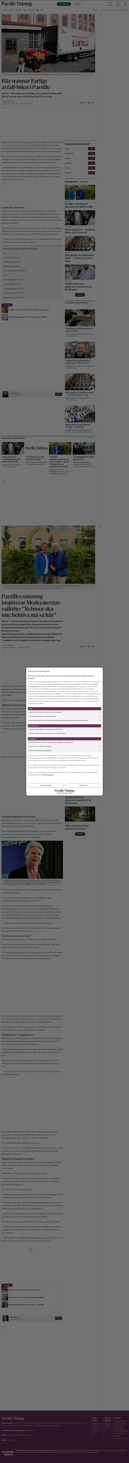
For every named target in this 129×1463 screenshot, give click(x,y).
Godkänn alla (83, 785)
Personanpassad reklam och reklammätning (42, 716)
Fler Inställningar (45, 785)
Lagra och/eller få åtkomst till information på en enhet (45, 712)
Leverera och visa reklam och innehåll (40, 746)
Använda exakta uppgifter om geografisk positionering (45, 729)
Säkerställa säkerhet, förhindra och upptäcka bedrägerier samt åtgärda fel (51, 742)
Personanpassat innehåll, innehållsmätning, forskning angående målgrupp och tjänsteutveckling (58, 720)
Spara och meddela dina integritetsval (40, 750)
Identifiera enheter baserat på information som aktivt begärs (47, 733)
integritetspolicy (48, 775)
